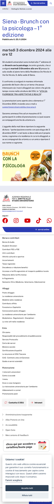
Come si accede (8, 376)
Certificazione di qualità (12, 350)
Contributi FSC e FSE (10, 249)
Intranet (38, 402)
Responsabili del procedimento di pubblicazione (21, 336)
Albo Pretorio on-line (14, 420)
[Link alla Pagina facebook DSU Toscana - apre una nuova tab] (5, 221)
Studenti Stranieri (9, 246)
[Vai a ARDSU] (17, 3)
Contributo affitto (9, 303)
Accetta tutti (27, 488)
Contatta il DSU (16, 402)
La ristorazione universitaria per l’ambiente (19, 386)
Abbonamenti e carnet (11, 390)
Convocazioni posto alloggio (13, 311)
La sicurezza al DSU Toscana (14, 354)
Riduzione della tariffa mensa (14, 275)
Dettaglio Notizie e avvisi (21, 9)
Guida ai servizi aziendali (12, 361)
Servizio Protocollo (10, 339)
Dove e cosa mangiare (11, 383)
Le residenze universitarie (12, 296)
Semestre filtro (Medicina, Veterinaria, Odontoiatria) (23, 282)
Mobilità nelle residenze (12, 300)
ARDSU (5, 9)
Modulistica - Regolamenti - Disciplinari (18, 318)
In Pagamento (8, 278)
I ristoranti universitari (11, 372)
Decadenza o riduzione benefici (15, 267)
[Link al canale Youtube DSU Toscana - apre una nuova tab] (27, 221)
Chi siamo (6, 332)
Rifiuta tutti (27, 495)
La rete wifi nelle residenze (13, 322)
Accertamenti (8, 260)
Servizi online (39, 3)
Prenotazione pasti (10, 394)
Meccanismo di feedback (17, 435)
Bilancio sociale (8, 347)
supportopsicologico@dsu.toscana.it (19, 107)
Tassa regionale (8, 264)
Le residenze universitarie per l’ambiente (19, 314)
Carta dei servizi (8, 343)
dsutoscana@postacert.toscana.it (12, 211)
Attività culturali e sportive (13, 257)
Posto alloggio (8, 293)
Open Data (10, 430)
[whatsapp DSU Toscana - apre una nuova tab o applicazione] (49, 221)
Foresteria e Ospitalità (11, 307)
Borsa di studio (8, 242)
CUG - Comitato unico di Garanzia (15, 358)
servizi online (43, 229)
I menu (5, 379)
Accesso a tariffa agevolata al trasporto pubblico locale (25, 271)
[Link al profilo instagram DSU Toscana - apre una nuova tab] (16, 221)
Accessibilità (11, 425)
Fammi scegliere (13, 480)
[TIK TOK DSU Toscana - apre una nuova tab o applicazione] (38, 221)
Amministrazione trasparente (18, 414)
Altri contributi (8, 253)
